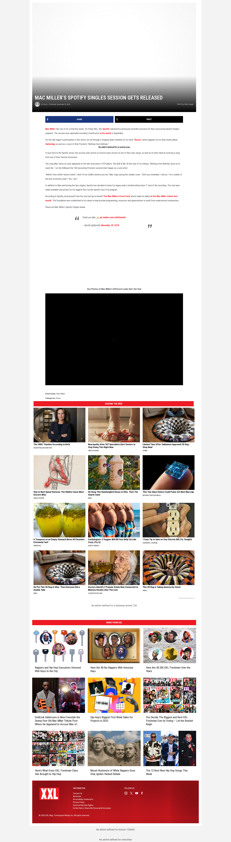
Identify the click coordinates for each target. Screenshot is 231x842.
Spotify (106, 129)
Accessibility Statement (83, 799)
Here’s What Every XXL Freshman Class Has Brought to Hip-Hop (56, 772)
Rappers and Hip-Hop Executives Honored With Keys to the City (58, 669)
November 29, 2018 (110, 225)
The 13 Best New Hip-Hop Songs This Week (167, 772)
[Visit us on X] (132, 793)
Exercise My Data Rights (83, 805)
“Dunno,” (138, 139)
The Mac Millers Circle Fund (116, 196)
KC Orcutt (44, 104)
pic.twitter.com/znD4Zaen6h (112, 217)
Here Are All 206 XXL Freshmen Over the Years (168, 669)
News (58, 398)
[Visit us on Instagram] (127, 793)
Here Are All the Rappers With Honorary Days (111, 669)
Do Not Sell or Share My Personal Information (92, 808)
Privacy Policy (78, 802)
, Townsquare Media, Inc (63, 815)
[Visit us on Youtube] (137, 793)
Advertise (77, 796)
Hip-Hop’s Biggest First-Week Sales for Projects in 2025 (111, 719)
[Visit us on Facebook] (143, 793)
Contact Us (77, 793)
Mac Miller (50, 129)
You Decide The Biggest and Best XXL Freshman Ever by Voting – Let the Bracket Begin (169, 721)
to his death (105, 133)
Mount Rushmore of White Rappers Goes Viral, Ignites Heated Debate (112, 772)
